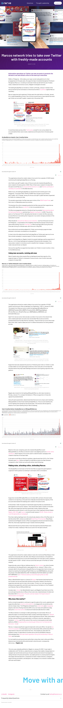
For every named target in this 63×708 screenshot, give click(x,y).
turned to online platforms (27, 604)
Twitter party (29, 130)
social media (40, 606)
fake (17, 460)
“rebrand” (51, 614)
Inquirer (23, 512)
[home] (6, 3)
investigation (38, 212)
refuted (18, 590)
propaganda (49, 606)
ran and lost (26, 207)
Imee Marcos (27, 224)
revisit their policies (20, 609)
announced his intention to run (31, 186)
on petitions (43, 89)
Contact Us (58, 3)
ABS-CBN (15, 512)
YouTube (16, 620)
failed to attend (39, 565)
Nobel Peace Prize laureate (38, 519)
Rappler (32, 212)
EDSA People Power (45, 200)
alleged (34, 579)
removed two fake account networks (27, 220)
